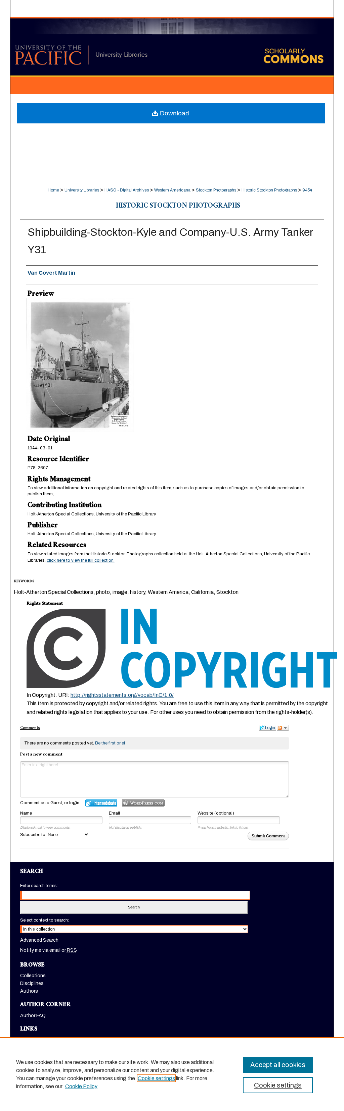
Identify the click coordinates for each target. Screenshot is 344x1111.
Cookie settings (156, 1078)
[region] (172, 1074)
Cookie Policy (81, 1086)
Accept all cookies (277, 1064)
